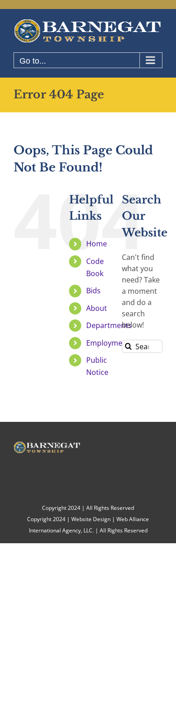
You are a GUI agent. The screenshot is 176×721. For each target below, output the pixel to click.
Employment (108, 343)
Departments (109, 325)
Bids (93, 291)
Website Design (91, 519)
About (96, 308)
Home (96, 244)
